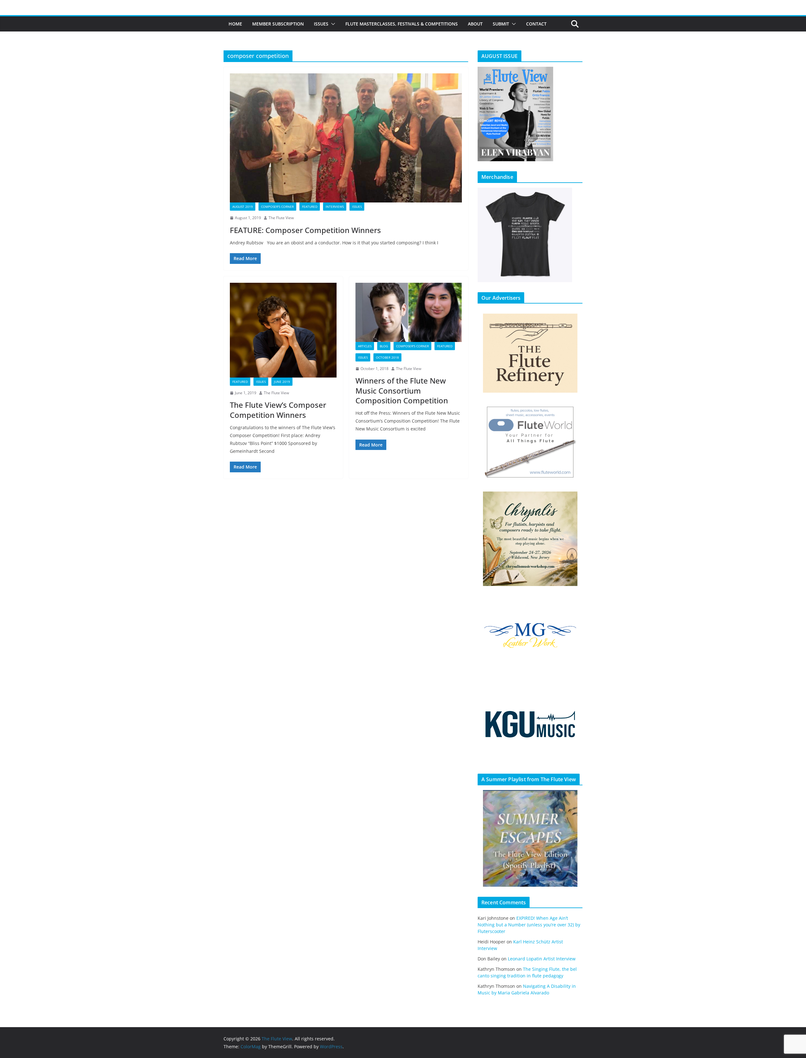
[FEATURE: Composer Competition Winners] (346, 137)
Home (235, 24)
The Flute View (281, 217)
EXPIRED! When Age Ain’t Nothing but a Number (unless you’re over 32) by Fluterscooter (529, 924)
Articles (365, 346)
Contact (536, 24)
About (475, 24)
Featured (309, 206)
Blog (384, 346)
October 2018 (387, 357)
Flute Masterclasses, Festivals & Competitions (401, 24)
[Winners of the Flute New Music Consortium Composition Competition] (408, 312)
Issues (321, 24)
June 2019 (282, 381)
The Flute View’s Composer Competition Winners (278, 410)
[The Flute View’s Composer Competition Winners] (283, 330)
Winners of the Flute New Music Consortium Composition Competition (401, 390)
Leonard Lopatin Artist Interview (542, 959)
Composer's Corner (277, 206)
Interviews (335, 206)
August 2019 (242, 206)
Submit (501, 24)
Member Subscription (278, 24)
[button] (331, 24)
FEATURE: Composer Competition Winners (305, 230)
